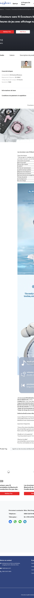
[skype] (25, 521)
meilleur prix (7, 32)
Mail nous (23, 32)
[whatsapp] (15, 521)
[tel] (29, 521)
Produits (8, 9)
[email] (10, 521)
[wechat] (20, 521)
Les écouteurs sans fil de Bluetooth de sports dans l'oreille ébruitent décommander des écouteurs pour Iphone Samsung (13, 489)
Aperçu (2, 9)
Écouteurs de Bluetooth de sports (21, 9)
